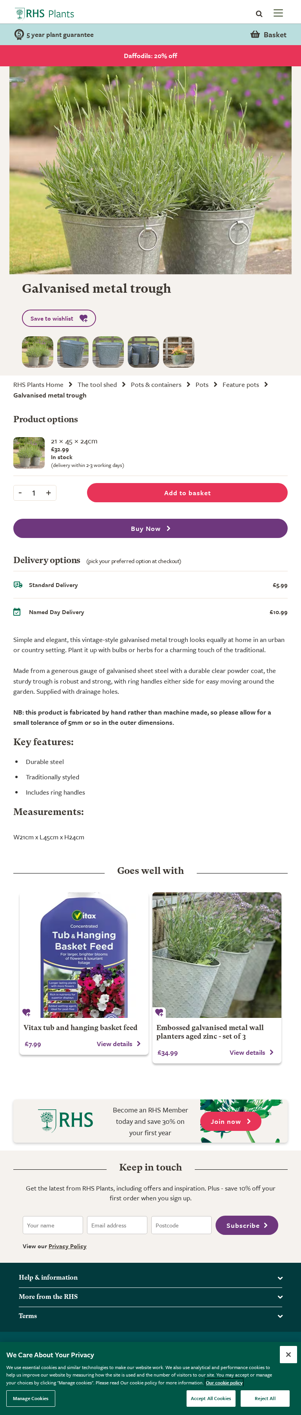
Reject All (265, 1398)
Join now (227, 1121)
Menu (277, 12)
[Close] (288, 1354)
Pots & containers (156, 384)
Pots (202, 384)
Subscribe (243, 1225)
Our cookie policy (224, 1382)
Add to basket (187, 493)
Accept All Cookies (211, 1398)
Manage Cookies (31, 1398)
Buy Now (147, 528)
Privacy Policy (68, 1246)
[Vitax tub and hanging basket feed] (84, 955)
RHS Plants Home (38, 384)
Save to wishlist (52, 318)
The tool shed (97, 384)
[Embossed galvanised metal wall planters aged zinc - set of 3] (216, 955)
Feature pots (241, 384)
